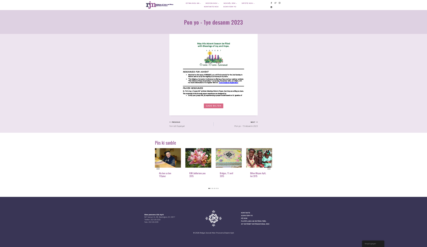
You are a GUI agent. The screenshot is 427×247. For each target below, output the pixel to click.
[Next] (269, 167)
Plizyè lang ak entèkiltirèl (253, 221)
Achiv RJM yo (229, 7)
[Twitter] (275, 3)
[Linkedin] (271, 7)
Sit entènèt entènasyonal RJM (255, 224)
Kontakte (245, 213)
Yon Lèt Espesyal (177, 124)
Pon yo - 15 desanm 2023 (246, 124)
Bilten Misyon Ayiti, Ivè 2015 (258, 175)
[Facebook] (271, 3)
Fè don (244, 218)
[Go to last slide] (158, 167)
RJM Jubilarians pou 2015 (197, 175)
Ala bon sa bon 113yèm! (165, 175)
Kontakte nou (211, 7)
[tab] (209, 188)
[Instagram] (279, 3)
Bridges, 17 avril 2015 (226, 175)
